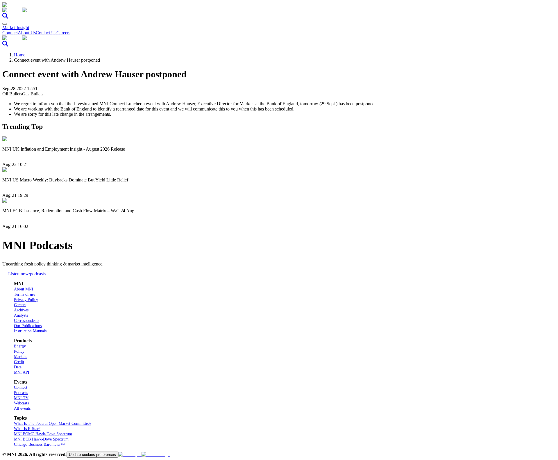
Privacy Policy (26, 299)
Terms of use (24, 294)
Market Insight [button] (15, 27)
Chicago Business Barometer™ (39, 444)
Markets (20, 356)
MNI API (21, 372)
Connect (10, 32)
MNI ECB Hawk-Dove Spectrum (41, 439)
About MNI (23, 289)
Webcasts (21, 403)
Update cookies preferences (92, 454)
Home (19, 54)
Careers (63, 32)
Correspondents (26, 320)
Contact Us (46, 32)
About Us (27, 32)
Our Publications (28, 326)
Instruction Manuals (30, 331)
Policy (19, 351)
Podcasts (21, 393)
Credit (19, 362)
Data (18, 367)
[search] (5, 17)
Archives (21, 310)
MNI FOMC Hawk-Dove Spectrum (43, 434)
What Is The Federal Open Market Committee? (52, 423)
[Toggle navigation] (4, 24)
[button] (279, 10)
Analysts (21, 315)
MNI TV (21, 398)
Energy (20, 346)
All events (22, 408)
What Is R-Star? (27, 429)
